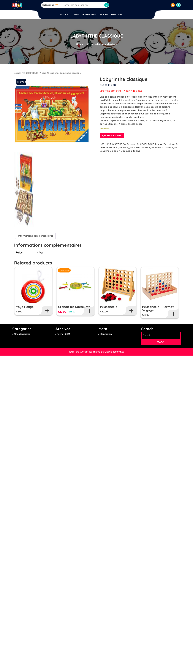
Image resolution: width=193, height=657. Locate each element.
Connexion (106, 333)
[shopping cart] (173, 5)
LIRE (75, 14)
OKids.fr (80, 44)
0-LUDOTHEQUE (145, 144)
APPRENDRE (88, 14)
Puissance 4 (108, 307)
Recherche (106, 5)
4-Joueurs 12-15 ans (162, 147)
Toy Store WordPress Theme (85, 351)
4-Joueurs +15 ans (140, 147)
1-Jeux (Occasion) (49, 73)
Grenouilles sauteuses (74, 307)
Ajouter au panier (112, 135)
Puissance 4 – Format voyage (158, 308)
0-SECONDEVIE (30, 73)
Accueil (64, 14)
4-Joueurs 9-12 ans (129, 150)
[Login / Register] (178, 5)
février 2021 (63, 333)
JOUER (102, 14)
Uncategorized (22, 333)
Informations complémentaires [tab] (35, 235)
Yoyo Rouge (25, 307)
